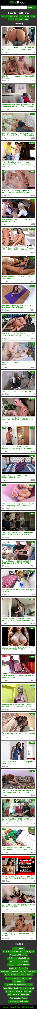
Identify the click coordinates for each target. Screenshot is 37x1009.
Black (26, 19)
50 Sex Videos (18, 948)
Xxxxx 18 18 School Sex (18, 968)
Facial (26, 16)
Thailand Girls (18, 981)
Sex (20, 16)
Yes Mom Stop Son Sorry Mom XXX (18, 975)
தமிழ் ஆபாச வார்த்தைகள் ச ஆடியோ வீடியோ (18, 951)
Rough (4, 16)
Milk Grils (28, 991)
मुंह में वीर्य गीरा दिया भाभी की (14, 991)
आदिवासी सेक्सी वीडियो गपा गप (18, 1001)
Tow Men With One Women (18, 995)
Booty (11, 19)
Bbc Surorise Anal (27, 988)
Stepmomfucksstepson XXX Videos (18, 985)
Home (5, 1007)
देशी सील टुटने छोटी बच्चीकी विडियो (18, 958)
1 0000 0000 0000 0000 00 (18, 965)
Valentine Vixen (30, 971)
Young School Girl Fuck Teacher (18, 978)
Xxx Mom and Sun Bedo (18, 961)
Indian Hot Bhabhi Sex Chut (11, 971)
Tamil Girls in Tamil (10, 988)
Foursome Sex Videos (18, 998)
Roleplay (18, 19)
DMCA (17, 1007)
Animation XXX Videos (18, 955)
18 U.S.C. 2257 (28, 1007)
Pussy (33, 16)
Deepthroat (13, 16)
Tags (12, 1007)
